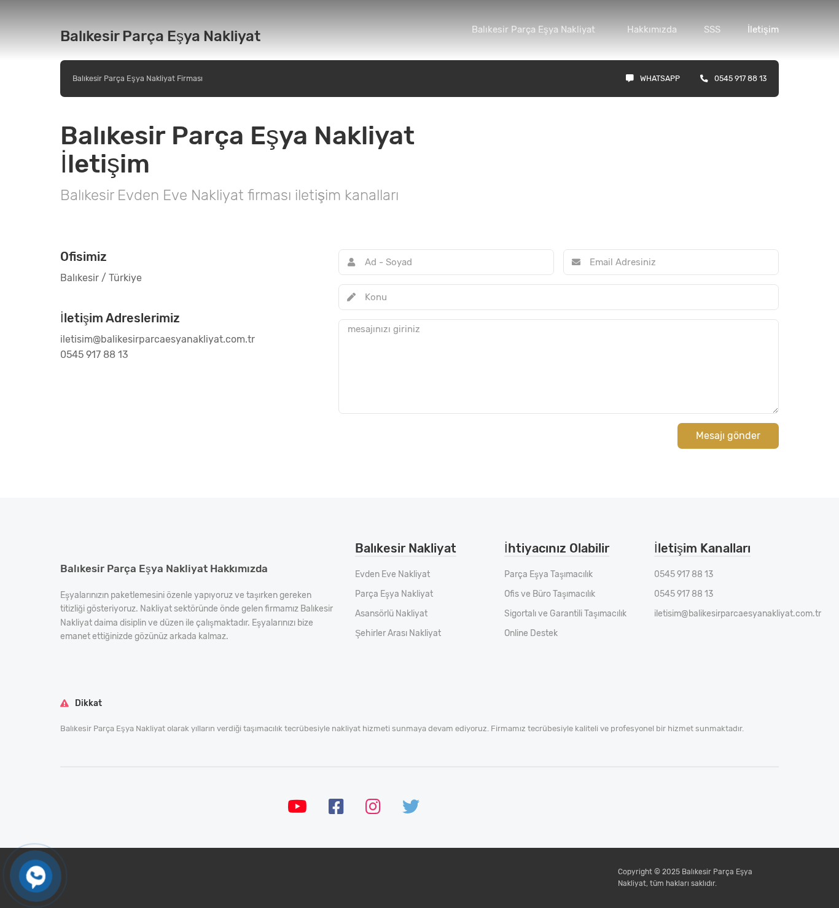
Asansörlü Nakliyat (391, 613)
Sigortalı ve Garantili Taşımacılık (565, 613)
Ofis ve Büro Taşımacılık (549, 594)
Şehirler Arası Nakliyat (398, 633)
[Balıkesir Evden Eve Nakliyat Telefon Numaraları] (35, 876)
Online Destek (531, 633)
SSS (712, 29)
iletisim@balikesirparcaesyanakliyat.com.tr (737, 613)
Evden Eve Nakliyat (392, 574)
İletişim (763, 29)
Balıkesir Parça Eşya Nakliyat (533, 29)
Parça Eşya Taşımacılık (548, 574)
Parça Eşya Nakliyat (394, 594)
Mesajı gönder (728, 435)
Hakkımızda (652, 29)
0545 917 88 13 (740, 78)
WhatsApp (660, 78)
